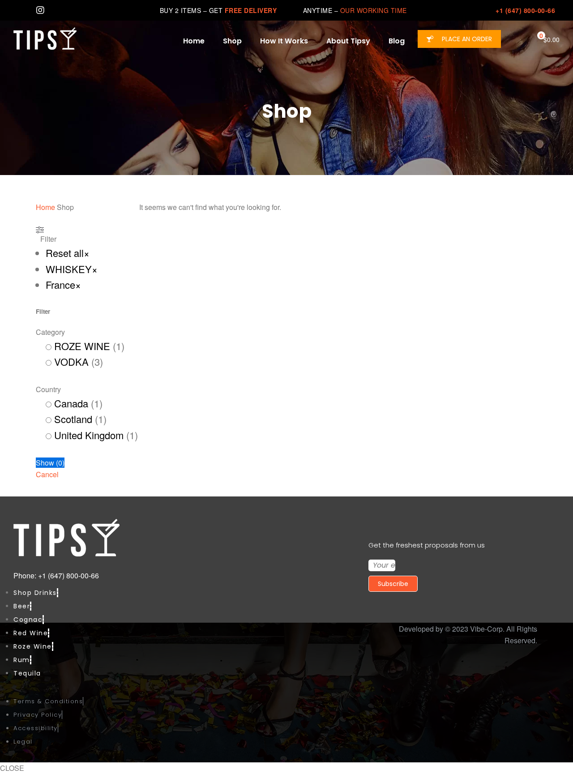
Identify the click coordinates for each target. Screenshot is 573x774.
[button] (459, 39)
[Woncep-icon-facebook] (17, 10)
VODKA (71, 361)
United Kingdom (89, 435)
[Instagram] (40, 10)
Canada (71, 403)
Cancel (47, 474)
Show (50, 463)
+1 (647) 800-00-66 (525, 10)
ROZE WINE (82, 346)
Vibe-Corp (486, 629)
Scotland (73, 419)
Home (45, 207)
